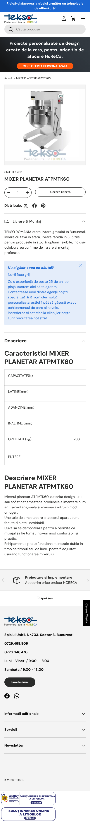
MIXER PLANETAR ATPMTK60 (33, 78)
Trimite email (19, 682)
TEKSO (18, 780)
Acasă (8, 78)
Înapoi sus (45, 598)
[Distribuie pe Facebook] (34, 205)
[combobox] (45, 29)
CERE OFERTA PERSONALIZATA (45, 66)
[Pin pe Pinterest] (43, 205)
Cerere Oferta (60, 192)
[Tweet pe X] (25, 205)
